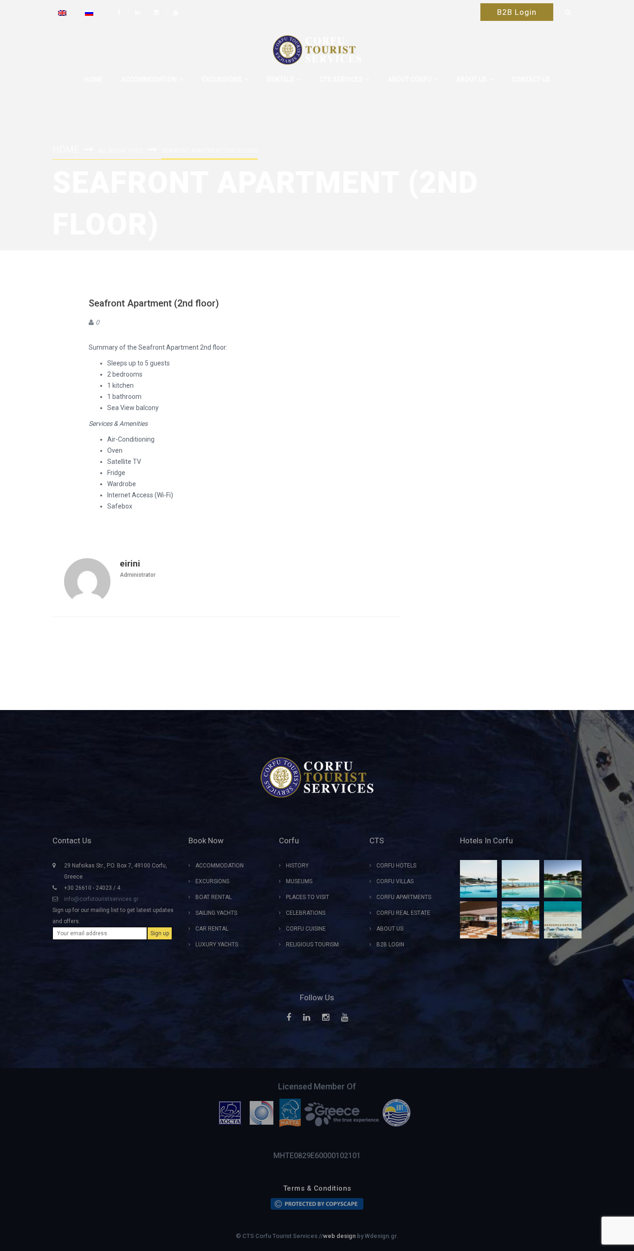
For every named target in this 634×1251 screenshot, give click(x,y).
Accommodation (149, 79)
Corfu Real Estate (403, 913)
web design (339, 1235)
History (297, 865)
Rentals (280, 79)
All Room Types (120, 151)
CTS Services (341, 79)
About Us (389, 928)
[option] (232, 1113)
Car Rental (211, 928)
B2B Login (517, 12)
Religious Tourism (312, 944)
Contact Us (531, 79)
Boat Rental (213, 897)
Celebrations (305, 913)
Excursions (222, 79)
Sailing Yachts (216, 913)
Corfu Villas (395, 881)
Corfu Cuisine (306, 928)
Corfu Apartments (403, 897)
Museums (299, 881)
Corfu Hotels (396, 865)
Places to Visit (307, 897)
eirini (130, 563)
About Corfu (409, 79)
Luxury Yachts (216, 944)
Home (93, 79)
